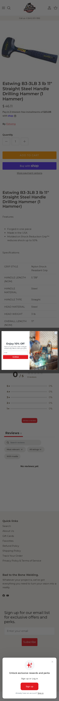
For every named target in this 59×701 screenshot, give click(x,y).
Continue (15, 357)
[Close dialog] (55, 333)
